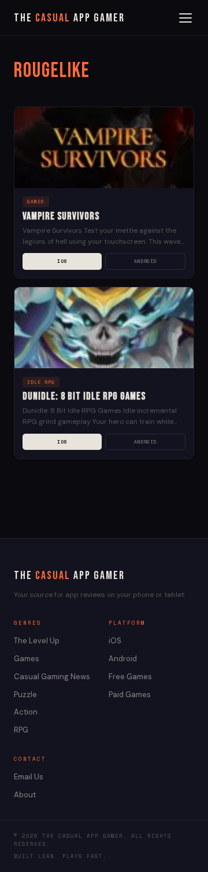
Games (26, 659)
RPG (21, 730)
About (25, 795)
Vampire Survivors (61, 216)
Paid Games (130, 694)
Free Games (130, 677)
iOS (62, 261)
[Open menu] (185, 18)
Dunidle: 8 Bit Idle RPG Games (84, 396)
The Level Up (37, 641)
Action (26, 712)
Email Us (28, 777)
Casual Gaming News (52, 677)
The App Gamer (69, 18)
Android (145, 261)
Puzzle (25, 694)
